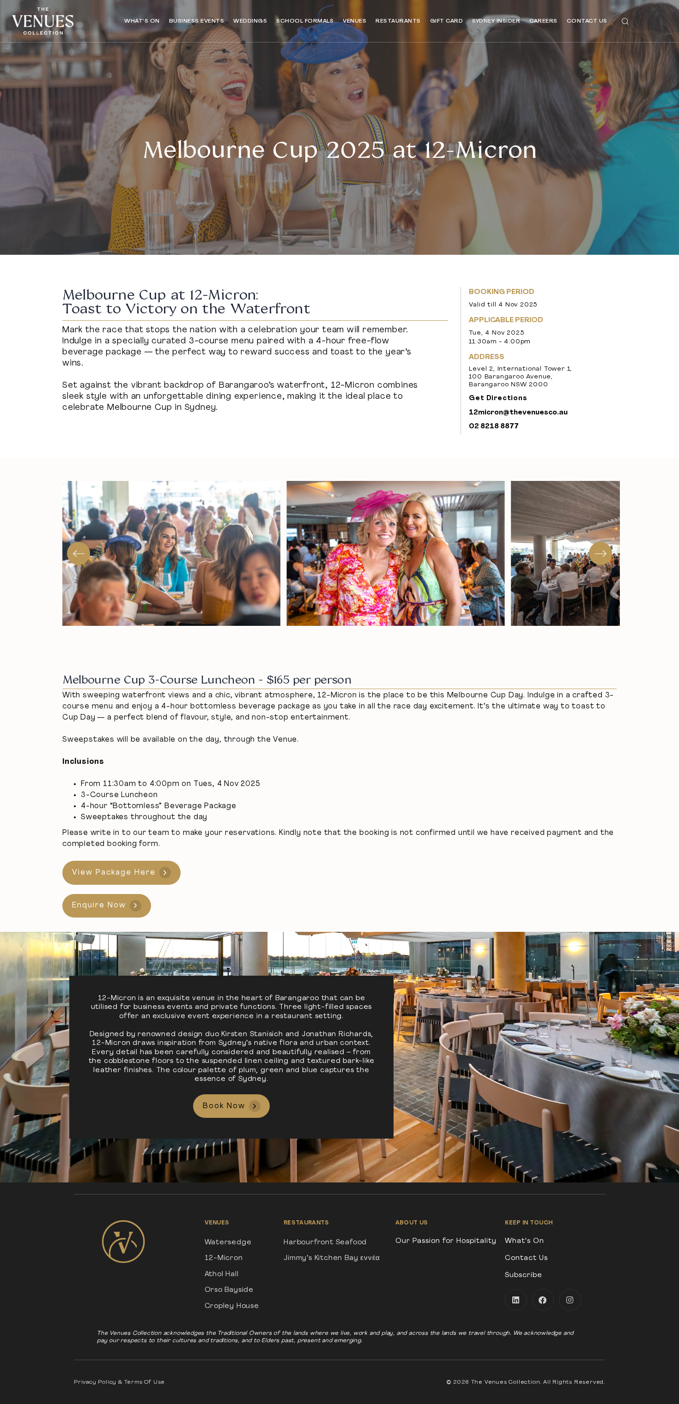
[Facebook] (543, 1300)
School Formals (304, 21)
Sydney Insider (496, 21)
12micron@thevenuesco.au (518, 412)
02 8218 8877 (494, 426)
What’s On (142, 21)
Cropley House (232, 1306)
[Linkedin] (516, 1300)
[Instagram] (570, 1300)
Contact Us (587, 21)
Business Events (196, 21)
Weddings (250, 21)
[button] (625, 21)
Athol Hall (222, 1274)
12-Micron (224, 1258)
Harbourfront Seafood (325, 1242)
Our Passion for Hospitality (446, 1241)
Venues (354, 21)
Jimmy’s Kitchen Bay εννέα (332, 1258)
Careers (543, 21)
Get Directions (498, 398)
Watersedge (228, 1242)
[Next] (600, 553)
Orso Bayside (229, 1290)
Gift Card (446, 21)
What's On (524, 1241)
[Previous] (78, 553)
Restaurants (398, 21)
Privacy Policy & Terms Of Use (119, 1382)
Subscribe (523, 1275)
